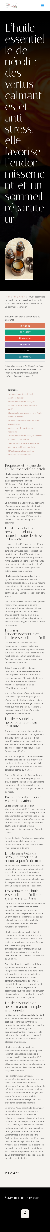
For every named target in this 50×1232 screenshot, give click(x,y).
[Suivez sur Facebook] (25, 1213)
